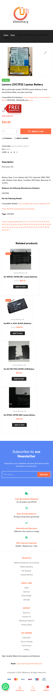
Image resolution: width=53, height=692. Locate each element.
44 (12, 227)
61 (5, 230)
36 (43, 224)
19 (5, 224)
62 (7, 230)
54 (36, 227)
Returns (26, 513)
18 (2, 224)
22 (11, 224)
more (30, 100)
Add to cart (38, 131)
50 (27, 227)
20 (7, 224)
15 (44, 222)
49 (24, 227)
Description (7, 162)
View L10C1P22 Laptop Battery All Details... (18, 209)
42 (7, 227)
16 (46, 222)
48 (22, 227)
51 (29, 227)
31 (32, 224)
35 (41, 224)
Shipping (26, 499)
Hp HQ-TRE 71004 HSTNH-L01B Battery (19, 369)
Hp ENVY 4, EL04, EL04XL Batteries (17, 323)
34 (39, 224)
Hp (26, 273)
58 (46, 227)
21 (9, 224)
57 (43, 227)
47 (19, 227)
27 (23, 224)
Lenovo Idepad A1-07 (41, 203)
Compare (8, 138)
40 (3, 227)
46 (17, 227)
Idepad (7, 149)
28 (25, 224)
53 (34, 227)
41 (5, 227)
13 (40, 222)
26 (20, 224)
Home (6, 35)
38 (48, 224)
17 (48, 222)
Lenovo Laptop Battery (11, 222)
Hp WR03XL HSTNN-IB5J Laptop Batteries (20, 277)
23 (13, 224)
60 (3, 230)
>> (9, 230)
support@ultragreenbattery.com (29, 663)
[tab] (26, 162)
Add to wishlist (22, 138)
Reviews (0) (7, 166)
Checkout (26, 543)
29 (27, 224)
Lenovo (26, 146)
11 (36, 222)
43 (10, 227)
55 (39, 227)
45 (15, 227)
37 (45, 224)
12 (38, 222)
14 (42, 222)
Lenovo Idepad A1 (30, 97)
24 (16, 224)
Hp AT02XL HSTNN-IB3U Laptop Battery (19, 415)
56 (41, 227)
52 (31, 227)
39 (50, 224)
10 (34, 222)
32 (34, 224)
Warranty (26, 528)
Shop (13, 35)
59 (48, 227)
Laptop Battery (17, 146)
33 (36, 224)
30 (30, 224)
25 (18, 224)
